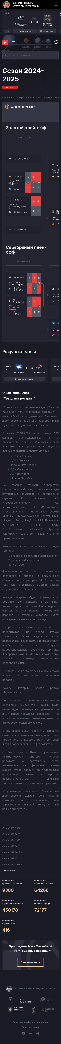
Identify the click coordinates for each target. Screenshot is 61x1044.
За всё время (9, 870)
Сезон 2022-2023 (11, 852)
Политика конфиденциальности (30, 1022)
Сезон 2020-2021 (11, 864)
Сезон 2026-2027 (11, 828)
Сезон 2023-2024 (11, 846)
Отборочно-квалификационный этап (21, 97)
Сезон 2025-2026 (11, 834)
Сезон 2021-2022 (11, 858)
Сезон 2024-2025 (11, 840)
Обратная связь (31, 1027)
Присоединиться (30, 962)
